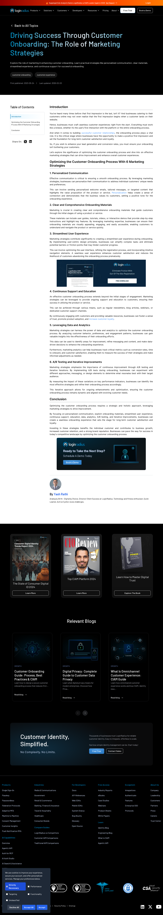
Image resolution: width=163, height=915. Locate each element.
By (59, 494)
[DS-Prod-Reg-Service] (101, 273)
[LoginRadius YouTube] (158, 907)
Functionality (36, 894)
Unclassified (14, 900)
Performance (36, 886)
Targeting (13, 894)
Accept (42, 907)
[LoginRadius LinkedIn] (142, 907)
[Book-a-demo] (101, 454)
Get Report (110, 3)
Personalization (119, 192)
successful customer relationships (98, 133)
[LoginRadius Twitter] (150, 907)
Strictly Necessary (14, 886)
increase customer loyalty (101, 319)
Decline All (14, 907)
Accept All (28, 907)
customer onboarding (21, 75)
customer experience (46, 75)
